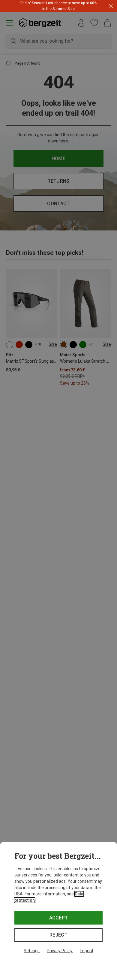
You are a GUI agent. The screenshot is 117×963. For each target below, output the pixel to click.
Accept (58, 918)
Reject (59, 935)
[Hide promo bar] (111, 6)
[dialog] (58, 902)
